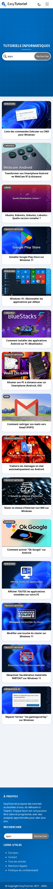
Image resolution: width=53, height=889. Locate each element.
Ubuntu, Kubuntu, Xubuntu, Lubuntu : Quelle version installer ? (26, 217)
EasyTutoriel (26, 886)
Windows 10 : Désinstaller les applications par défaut (26, 300)
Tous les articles (17, 861)
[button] (39, 4)
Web (6, 396)
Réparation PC (12, 689)
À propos (13, 852)
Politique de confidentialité (23, 870)
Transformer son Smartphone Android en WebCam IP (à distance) (26, 175)
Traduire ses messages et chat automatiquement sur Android (26, 468)
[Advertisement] (26, 756)
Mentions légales (17, 865)
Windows (9, 104)
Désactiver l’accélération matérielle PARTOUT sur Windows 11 (26, 677)
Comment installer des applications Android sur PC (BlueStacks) (26, 342)
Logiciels (9, 145)
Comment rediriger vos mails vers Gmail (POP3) (26, 426)
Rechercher (42, 56)
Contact (12, 857)
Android (9, 522)
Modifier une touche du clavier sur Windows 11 (26, 635)
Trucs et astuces (13, 229)
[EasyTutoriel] (14, 4)
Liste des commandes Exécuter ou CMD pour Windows (26, 133)
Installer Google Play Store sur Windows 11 (26, 259)
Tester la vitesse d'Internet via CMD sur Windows (26, 509)
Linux (7, 187)
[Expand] (47, 4)
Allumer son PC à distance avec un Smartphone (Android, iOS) (26, 384)
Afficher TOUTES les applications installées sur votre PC (26, 593)
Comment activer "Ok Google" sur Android (26, 551)
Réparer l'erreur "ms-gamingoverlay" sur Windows (26, 718)
